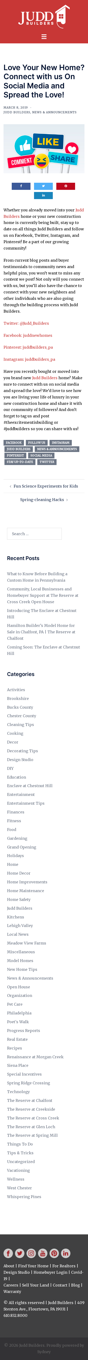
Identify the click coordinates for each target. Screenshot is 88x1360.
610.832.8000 (15, 1315)
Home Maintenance (25, 890)
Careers (11, 1285)
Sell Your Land (35, 1285)
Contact (60, 1285)
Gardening (17, 838)
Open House (18, 987)
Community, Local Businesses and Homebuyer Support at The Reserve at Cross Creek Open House (42, 595)
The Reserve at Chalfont (29, 1100)
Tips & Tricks (20, 1152)
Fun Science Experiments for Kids (46, 486)
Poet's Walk (18, 1021)
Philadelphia (19, 1013)
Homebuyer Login (50, 1272)
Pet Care (15, 1004)
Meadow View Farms (26, 943)
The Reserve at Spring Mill (32, 1135)
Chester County (21, 715)
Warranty (12, 1291)
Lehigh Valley (20, 925)
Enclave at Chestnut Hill (30, 785)
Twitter (47, 462)
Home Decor (19, 873)
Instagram (60, 442)
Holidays (15, 855)
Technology (18, 1091)
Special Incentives (24, 1074)
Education (16, 777)
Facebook (14, 442)
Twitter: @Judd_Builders (26, 323)
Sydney (44, 1351)
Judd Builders (17, 112)
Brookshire (18, 698)
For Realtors (64, 1266)
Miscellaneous (21, 951)
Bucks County (20, 707)
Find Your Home (33, 1266)
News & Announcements (54, 112)
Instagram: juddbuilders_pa (29, 359)
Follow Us (36, 442)
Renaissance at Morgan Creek (35, 1056)
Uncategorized (21, 1161)
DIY (10, 768)
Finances (15, 812)
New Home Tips (22, 969)
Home (12, 864)
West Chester (19, 1188)
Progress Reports (23, 1030)
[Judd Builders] (44, 16)
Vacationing (18, 1170)
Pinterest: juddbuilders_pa (28, 347)
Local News (18, 934)
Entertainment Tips (26, 803)
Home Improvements (27, 882)
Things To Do (20, 1144)
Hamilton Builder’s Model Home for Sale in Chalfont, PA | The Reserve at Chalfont (41, 632)
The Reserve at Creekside (31, 1109)
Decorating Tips (22, 750)
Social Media (41, 455)
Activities (16, 689)
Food (11, 829)
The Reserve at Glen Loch (31, 1126)
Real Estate (17, 1039)
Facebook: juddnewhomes (28, 335)
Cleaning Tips (20, 724)
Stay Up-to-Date (20, 462)
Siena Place (17, 1065)
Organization (19, 995)
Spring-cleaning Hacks (42, 499)
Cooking (15, 733)
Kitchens (15, 917)
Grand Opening (21, 847)
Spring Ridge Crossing (28, 1083)
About (9, 1266)
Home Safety (19, 899)
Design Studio (20, 759)
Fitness (14, 820)
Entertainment (21, 794)
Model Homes (20, 960)
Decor (12, 742)
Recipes (14, 1048)
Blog (75, 1285)
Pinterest (15, 455)
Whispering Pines (24, 1196)
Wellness (15, 1179)
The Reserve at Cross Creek (33, 1118)
